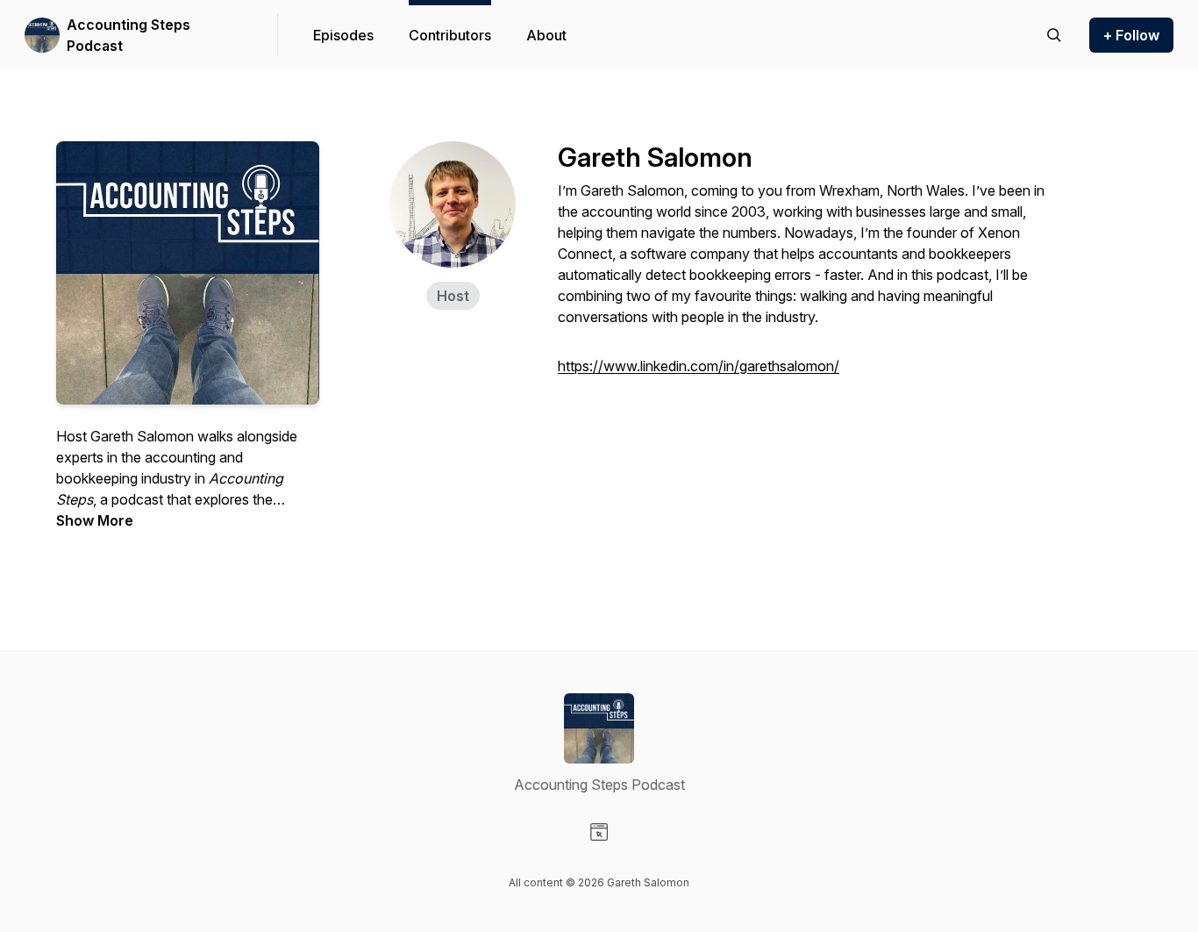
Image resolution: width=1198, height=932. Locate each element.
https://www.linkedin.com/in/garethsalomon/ (698, 366)
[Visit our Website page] (599, 832)
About (546, 35)
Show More (94, 520)
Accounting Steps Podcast (128, 35)
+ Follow (1131, 35)
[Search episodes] (1054, 35)
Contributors (450, 35)
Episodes (343, 35)
